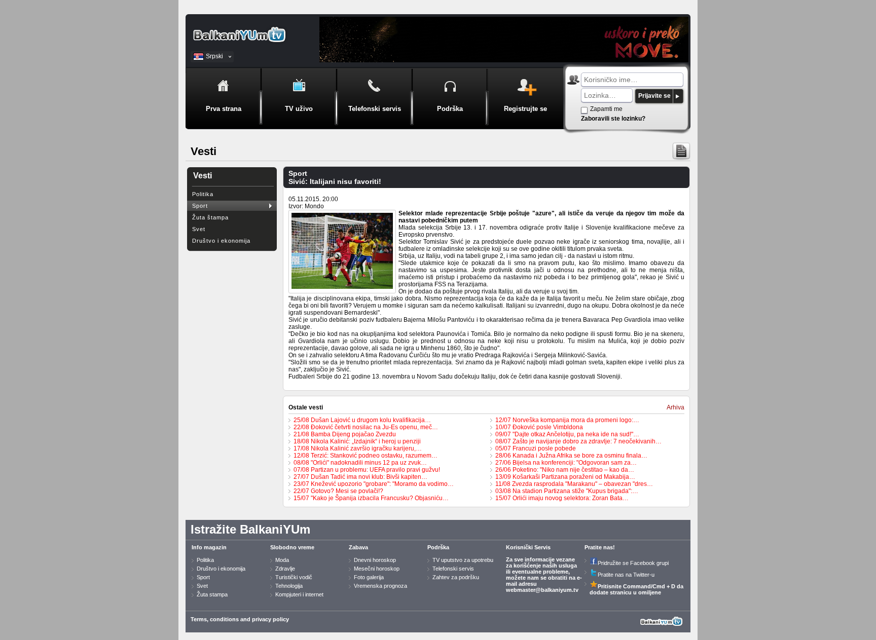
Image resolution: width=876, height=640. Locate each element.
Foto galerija (369, 577)
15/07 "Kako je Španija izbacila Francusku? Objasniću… (371, 498)
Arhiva (675, 407)
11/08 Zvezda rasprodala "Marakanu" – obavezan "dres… (574, 483)
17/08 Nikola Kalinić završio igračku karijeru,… (358, 448)
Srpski (214, 56)
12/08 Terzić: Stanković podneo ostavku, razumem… (365, 455)
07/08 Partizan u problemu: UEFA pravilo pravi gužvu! (367, 469)
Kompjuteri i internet (299, 594)
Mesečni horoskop (376, 569)
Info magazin (209, 547)
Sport (200, 206)
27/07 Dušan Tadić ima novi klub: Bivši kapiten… (360, 476)
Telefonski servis (453, 569)
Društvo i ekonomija (221, 241)
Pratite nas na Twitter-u (626, 575)
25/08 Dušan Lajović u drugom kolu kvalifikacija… (362, 420)
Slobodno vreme (292, 547)
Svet (198, 229)
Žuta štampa (210, 217)
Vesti (202, 175)
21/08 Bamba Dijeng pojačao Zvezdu (345, 434)
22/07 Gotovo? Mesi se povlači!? (338, 491)
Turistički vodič (293, 577)
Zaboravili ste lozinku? (613, 118)
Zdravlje (285, 569)
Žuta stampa (212, 594)
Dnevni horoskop (375, 560)
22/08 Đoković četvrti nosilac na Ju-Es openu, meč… (366, 427)
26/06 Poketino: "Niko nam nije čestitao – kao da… (564, 469)
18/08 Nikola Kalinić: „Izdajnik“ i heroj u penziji (357, 441)
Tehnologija (289, 586)
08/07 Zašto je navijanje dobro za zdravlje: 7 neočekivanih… (578, 441)
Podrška (438, 547)
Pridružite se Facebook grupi (633, 563)
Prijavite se (654, 95)
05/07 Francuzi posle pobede (535, 448)
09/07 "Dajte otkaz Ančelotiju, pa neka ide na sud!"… (567, 434)
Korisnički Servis (528, 547)
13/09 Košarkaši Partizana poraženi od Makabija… (565, 476)
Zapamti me (606, 108)
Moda (282, 560)
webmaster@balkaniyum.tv (542, 590)
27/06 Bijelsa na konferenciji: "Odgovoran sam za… (566, 462)
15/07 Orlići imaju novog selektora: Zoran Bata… (562, 498)
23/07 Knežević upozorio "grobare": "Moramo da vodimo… (374, 483)
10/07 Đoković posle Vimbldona (539, 427)
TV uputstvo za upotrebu (462, 560)
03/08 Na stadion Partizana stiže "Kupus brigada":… (566, 491)
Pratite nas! (600, 547)
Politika (202, 194)
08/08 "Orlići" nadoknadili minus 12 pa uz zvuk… (360, 462)
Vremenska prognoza (380, 586)
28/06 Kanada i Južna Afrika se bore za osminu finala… (571, 455)
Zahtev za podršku (455, 577)
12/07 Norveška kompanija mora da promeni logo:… (567, 420)
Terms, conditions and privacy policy (240, 619)
